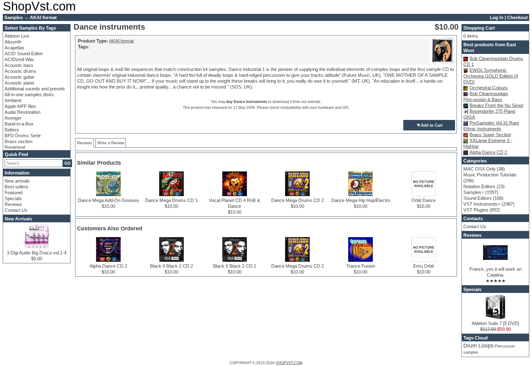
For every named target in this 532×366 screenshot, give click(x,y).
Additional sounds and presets (35, 88)
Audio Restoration (22, 112)
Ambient (13, 100)
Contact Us (16, 210)
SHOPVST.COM (289, 363)
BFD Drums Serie (23, 135)
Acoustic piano (19, 82)
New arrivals (17, 180)
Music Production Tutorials (490, 174)
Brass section (18, 141)
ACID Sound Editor (24, 53)
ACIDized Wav (19, 59)
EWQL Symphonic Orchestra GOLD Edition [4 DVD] (490, 76)
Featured (13, 192)
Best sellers (16, 186)
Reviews (13, 204)
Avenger (13, 118)
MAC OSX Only (479, 168)
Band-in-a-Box (19, 123)
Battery (12, 129)
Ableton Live (17, 36)
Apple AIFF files (20, 106)
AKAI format (121, 40)
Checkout (517, 17)
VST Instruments (480, 204)
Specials (13, 198)
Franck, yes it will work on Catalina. (496, 272)
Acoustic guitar (19, 77)
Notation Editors (479, 186)
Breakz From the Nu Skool (496, 105)
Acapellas (14, 47)
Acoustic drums (20, 71)
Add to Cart (431, 125)
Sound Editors (477, 198)
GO (67, 163)
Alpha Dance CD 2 (488, 152)
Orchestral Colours (489, 87)
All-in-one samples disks (29, 94)
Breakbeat (15, 147)
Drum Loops (478, 346)
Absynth (13, 41)
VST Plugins (475, 209)
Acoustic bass (19, 65)
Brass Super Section (490, 134)
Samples (472, 192)
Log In (496, 17)
